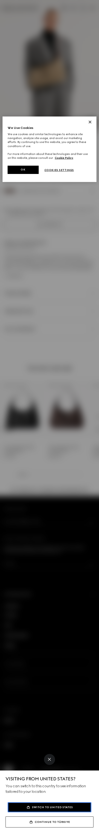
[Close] (49, 759)
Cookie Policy (64, 157)
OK (23, 169)
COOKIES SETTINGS (59, 170)
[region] (50, 149)
